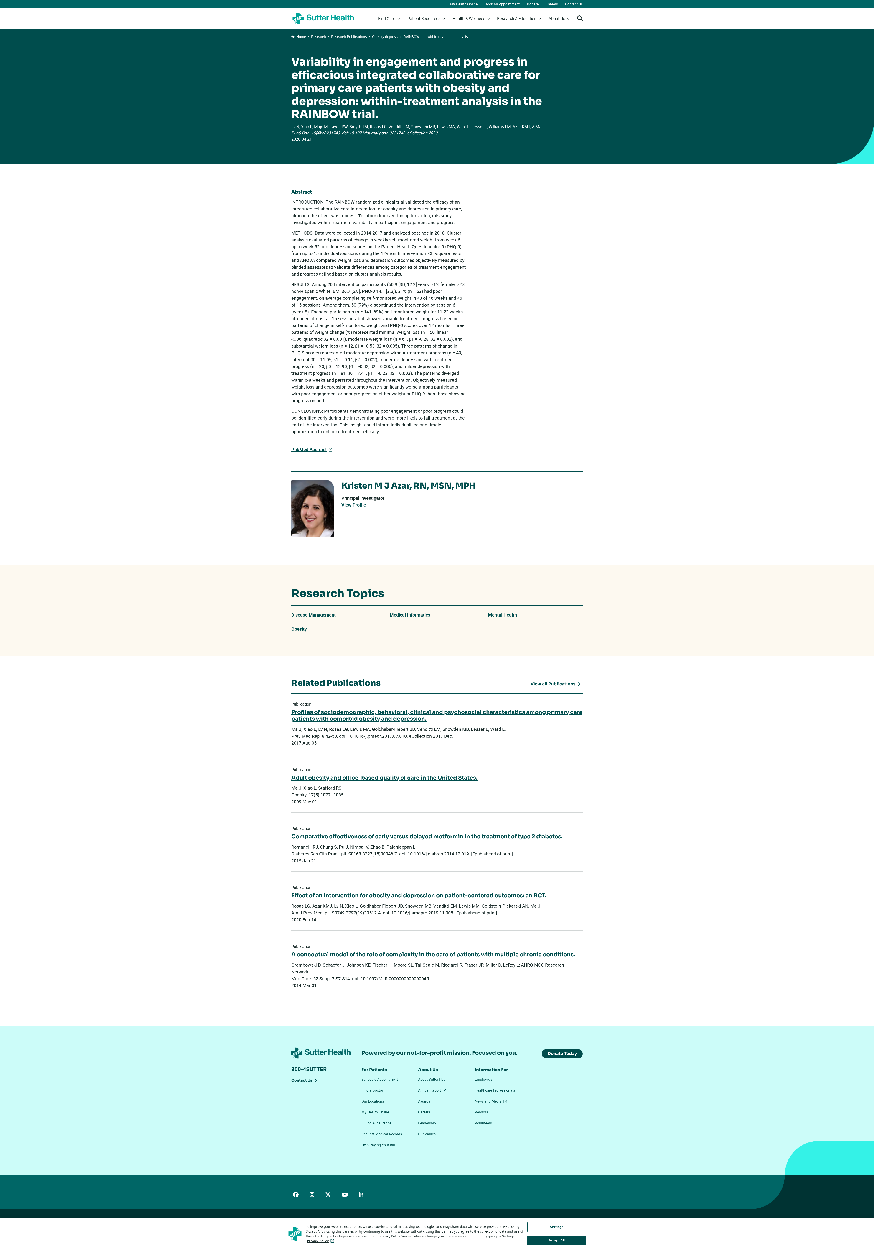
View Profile (353, 505)
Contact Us (574, 4)
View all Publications (553, 683)
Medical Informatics (410, 615)
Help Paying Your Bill (378, 1144)
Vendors (481, 1112)
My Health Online (464, 4)
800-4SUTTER (309, 1069)
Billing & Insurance (376, 1123)
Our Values (427, 1133)
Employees (483, 1079)
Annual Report (433, 1090)
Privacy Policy (321, 1241)
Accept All (557, 1240)
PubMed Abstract (309, 449)
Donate (533, 4)
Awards (424, 1101)
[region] (437, 1233)
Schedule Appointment (379, 1079)
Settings (556, 1227)
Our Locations (372, 1101)
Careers (552, 4)
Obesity (299, 629)
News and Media (492, 1101)
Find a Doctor (372, 1090)
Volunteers (483, 1123)
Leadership (427, 1123)
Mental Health (502, 615)
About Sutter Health (434, 1079)
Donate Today (562, 1053)
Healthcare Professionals (495, 1090)
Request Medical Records (381, 1133)
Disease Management (313, 615)
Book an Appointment (502, 4)
